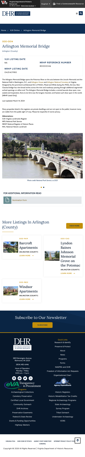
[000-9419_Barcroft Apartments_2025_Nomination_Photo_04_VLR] (10, 247)
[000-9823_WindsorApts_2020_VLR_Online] (10, 290)
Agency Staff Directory (43, 441)
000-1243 (65, 239)
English (46, 4)
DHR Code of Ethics (24, 441)
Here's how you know (27, 6)
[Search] (81, 13)
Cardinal (42, 444)
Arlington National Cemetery (58, 82)
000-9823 (23, 282)
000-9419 (23, 239)
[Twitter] (25, 378)
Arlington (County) (10, 51)
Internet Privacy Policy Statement (66, 441)
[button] (77, 14)
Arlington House (37, 82)
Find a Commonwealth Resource (70, 4)
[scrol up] (77, 440)
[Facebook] (20, 378)
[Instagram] (31, 378)
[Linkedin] (14, 378)
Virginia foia (10, 441)
